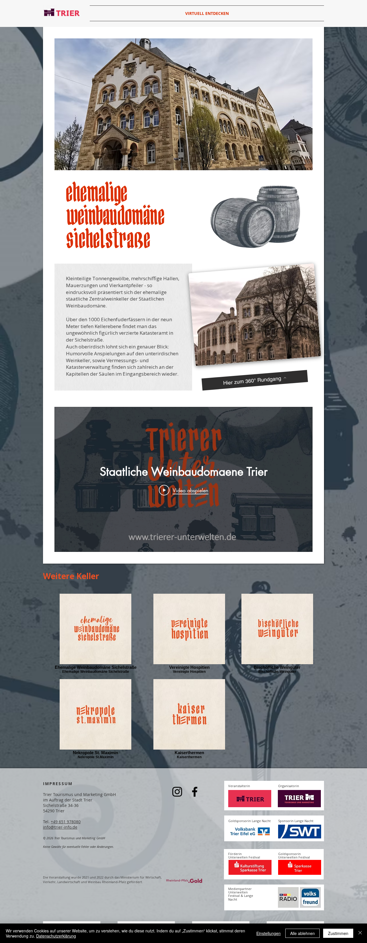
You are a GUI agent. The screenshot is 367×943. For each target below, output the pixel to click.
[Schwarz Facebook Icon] (194, 791)
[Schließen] (360, 933)
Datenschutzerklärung (56, 936)
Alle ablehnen (302, 933)
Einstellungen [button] (268, 933)
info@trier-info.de (60, 827)
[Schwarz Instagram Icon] (177, 791)
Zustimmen (338, 933)
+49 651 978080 (66, 821)
